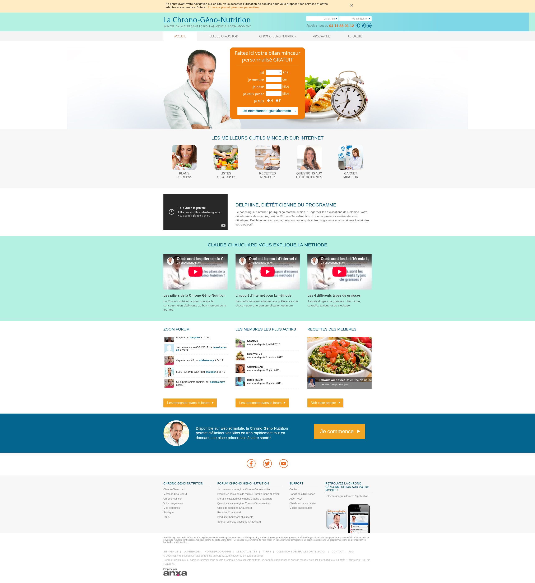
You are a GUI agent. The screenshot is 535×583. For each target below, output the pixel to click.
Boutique (168, 512)
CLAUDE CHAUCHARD (223, 36)
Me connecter (360, 18)
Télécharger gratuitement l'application (346, 496)
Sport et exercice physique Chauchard (239, 521)
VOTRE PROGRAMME (218, 551)
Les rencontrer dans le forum (188, 403)
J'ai (262, 72)
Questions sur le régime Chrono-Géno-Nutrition (244, 503)
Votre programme (173, 503)
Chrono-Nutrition (172, 498)
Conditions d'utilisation (302, 494)
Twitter (267, 463)
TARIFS (266, 551)
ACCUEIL (180, 36)
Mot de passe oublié (300, 507)
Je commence (337, 431)
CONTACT (338, 551)
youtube (283, 463)
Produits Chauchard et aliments (235, 517)
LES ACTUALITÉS (246, 551)
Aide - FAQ (295, 498)
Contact (293, 489)
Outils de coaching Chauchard (234, 507)
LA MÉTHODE (191, 551)
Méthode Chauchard (175, 494)
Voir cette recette (323, 403)
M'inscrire (329, 18)
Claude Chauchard (174, 489)
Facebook (251, 463)
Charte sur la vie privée (302, 503)
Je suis (259, 101)
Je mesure (256, 79)
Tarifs (166, 517)
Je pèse (258, 87)
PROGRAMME (321, 36)
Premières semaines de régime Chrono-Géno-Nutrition (248, 494)
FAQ (351, 551)
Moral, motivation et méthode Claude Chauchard (245, 498)
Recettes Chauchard (229, 512)
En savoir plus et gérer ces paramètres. (234, 7)
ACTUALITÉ (355, 36)
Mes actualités (171, 507)
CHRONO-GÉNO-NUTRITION (278, 36)
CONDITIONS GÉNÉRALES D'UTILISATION (301, 551)
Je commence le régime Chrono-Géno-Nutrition (244, 489)
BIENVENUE (170, 551)
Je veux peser (253, 94)
